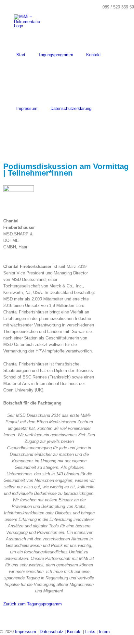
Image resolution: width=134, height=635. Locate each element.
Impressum (25, 631)
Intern (104, 631)
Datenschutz (51, 631)
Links (90, 631)
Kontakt (74, 631)
